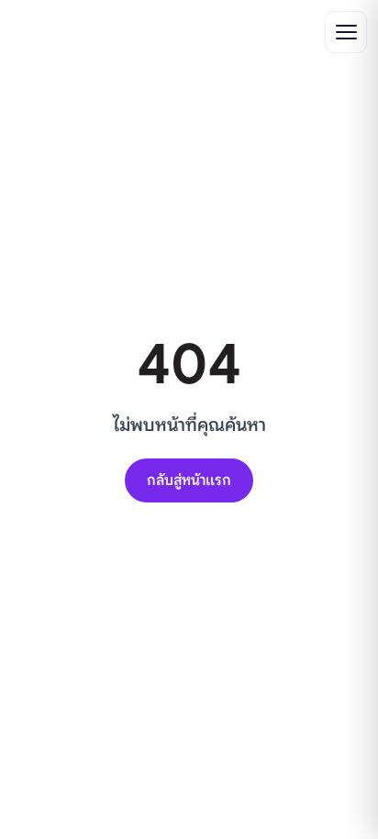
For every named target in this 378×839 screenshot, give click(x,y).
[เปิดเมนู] (346, 32)
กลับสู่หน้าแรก (189, 480)
